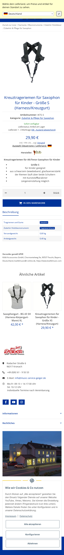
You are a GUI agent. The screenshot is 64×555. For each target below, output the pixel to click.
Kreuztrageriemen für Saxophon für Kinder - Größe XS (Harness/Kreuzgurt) (47, 318)
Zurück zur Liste (9, 25)
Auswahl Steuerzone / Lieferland (29, 145)
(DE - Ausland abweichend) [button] (43, 129)
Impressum (10, 516)
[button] (32, 413)
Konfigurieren (32, 534)
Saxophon (44, 222)
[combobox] (28, 14)
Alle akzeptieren (32, 524)
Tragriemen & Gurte (47, 228)
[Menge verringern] (5, 193)
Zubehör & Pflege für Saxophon (38, 118)
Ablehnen (32, 543)
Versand (41, 142)
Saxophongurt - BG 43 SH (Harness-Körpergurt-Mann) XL (17, 317)
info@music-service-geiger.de (30, 378)
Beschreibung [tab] (10, 212)
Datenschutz (26, 516)
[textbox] (28, 14)
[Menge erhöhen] (44, 193)
